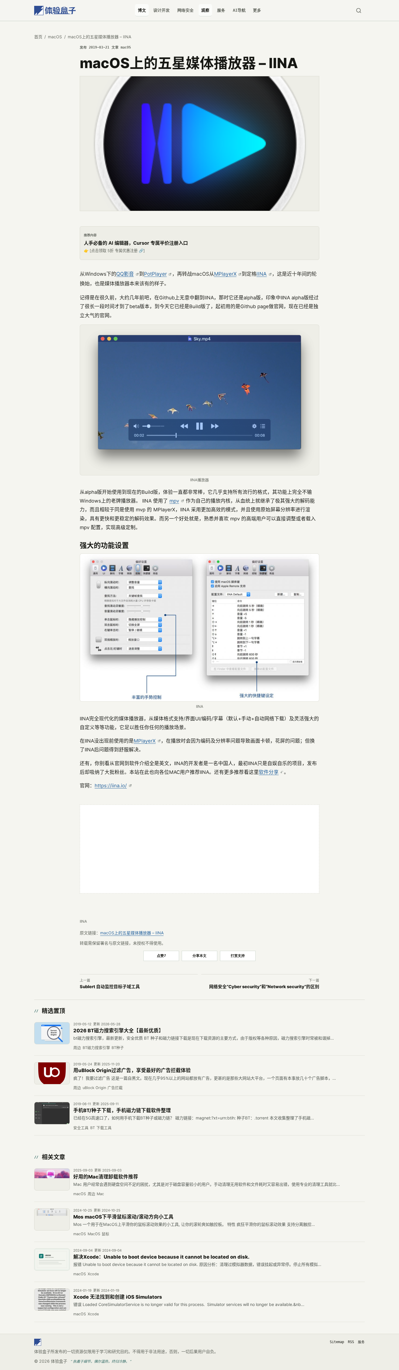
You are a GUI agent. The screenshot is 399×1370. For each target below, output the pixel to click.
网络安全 (185, 10)
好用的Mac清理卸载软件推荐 (105, 1177)
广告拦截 (115, 1088)
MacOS (94, 1234)
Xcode (93, 1274)
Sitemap (337, 1342)
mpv (174, 501)
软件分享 (269, 772)
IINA (261, 274)
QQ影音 (125, 274)
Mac (100, 1194)
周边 (77, 1047)
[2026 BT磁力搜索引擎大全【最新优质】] (52, 1033)
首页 (38, 36)
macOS (55, 36)
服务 (221, 10)
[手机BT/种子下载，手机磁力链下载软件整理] (52, 1113)
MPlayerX (225, 274)
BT (92, 1128)
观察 (205, 10)
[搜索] (358, 10)
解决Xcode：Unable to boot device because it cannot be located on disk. (161, 1257)
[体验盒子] (55, 10)
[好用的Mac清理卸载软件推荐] (52, 1179)
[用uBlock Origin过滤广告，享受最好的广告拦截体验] (52, 1073)
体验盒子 (59, 1361)
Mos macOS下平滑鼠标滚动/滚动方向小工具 (123, 1217)
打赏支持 (238, 955)
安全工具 (81, 1128)
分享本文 (199, 955)
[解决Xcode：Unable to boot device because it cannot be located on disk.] (52, 1259)
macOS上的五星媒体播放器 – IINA (132, 932)
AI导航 (239, 10)
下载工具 (104, 1128)
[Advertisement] (199, 849)
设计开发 (161, 10)
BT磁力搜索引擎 (96, 1047)
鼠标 (105, 1234)
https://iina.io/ (111, 785)
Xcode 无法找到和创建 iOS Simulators (117, 1297)
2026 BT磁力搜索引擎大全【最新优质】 (118, 1030)
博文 (142, 10)
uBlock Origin (94, 1088)
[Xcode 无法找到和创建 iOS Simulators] (52, 1299)
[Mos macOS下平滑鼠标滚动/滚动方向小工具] (52, 1219)
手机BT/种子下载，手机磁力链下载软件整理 (122, 1110)
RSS (351, 1342)
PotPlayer (155, 274)
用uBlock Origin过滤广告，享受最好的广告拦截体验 (132, 1070)
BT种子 (118, 1047)
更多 (257, 10)
